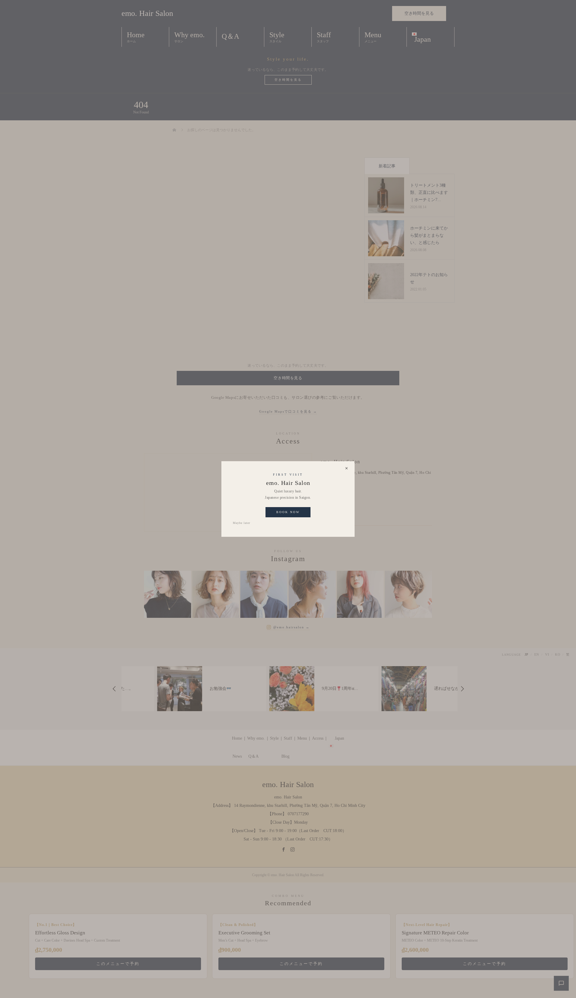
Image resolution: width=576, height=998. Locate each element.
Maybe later (241, 523)
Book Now (288, 512)
